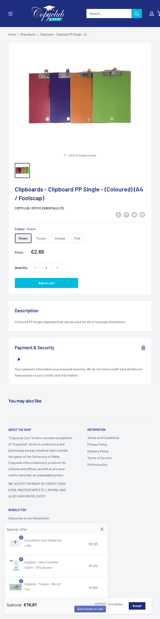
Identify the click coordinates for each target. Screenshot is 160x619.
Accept (137, 606)
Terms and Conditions (103, 438)
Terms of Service (99, 458)
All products (28, 34)
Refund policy (97, 464)
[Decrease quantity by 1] (35, 267)
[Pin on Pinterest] (126, 214)
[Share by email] (142, 214)
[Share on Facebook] (118, 214)
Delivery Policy (98, 451)
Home (12, 34)
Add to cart (46, 283)
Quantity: (21, 267)
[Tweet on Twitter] (134, 214)
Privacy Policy (97, 444)
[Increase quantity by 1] (57, 267)
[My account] (152, 13)
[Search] (136, 13)
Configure (100, 603)
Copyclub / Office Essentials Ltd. (40, 208)
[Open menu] (10, 13)
